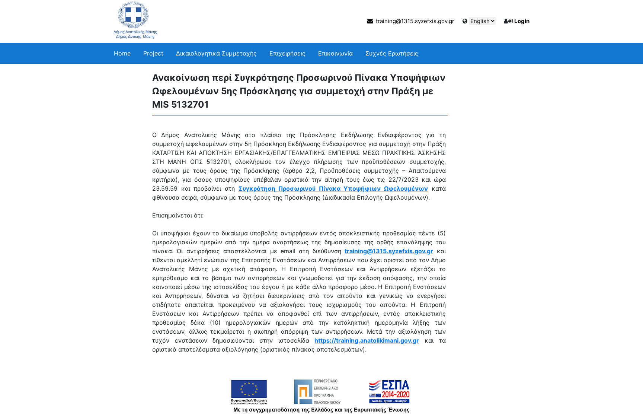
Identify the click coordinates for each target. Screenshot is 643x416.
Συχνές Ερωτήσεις (391, 53)
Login (522, 21)
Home (122, 53)
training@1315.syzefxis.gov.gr (413, 21)
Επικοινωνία (335, 53)
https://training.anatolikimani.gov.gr (366, 340)
